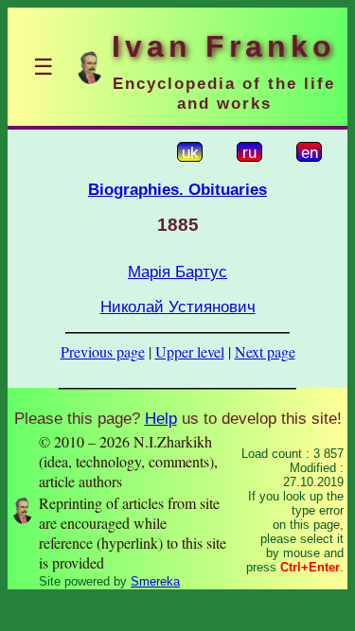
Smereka (155, 581)
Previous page (103, 351)
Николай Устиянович (178, 306)
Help (161, 418)
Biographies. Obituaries (177, 189)
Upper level (189, 351)
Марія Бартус (177, 271)
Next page (265, 351)
